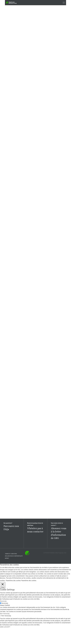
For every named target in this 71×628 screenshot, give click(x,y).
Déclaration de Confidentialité (14, 556)
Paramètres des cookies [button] (13, 580)
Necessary (4, 603)
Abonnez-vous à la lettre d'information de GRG (58, 533)
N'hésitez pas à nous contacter (35, 530)
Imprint (7, 558)
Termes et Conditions (11, 553)
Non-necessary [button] (5, 613)
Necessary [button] (3, 601)
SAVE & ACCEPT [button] (5, 627)
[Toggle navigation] (63, 2)
